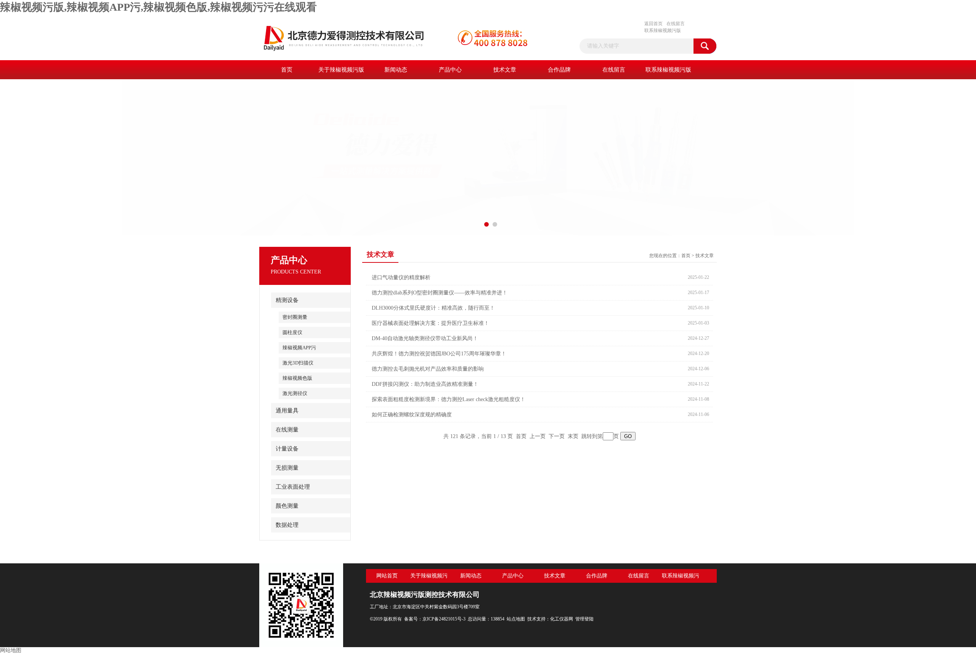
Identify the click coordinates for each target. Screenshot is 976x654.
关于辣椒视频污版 (341, 70)
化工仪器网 (561, 619)
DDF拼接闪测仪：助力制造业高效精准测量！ (425, 384)
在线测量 (287, 430)
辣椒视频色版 (297, 378)
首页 (286, 70)
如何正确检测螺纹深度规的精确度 (412, 414)
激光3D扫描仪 (298, 363)
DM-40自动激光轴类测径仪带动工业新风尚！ (425, 338)
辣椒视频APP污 (299, 347)
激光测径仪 (295, 393)
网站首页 (387, 576)
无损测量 (287, 468)
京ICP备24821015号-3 (444, 619)
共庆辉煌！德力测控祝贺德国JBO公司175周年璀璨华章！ (439, 354)
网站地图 (10, 650)
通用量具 (287, 411)
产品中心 (450, 70)
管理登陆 (584, 619)
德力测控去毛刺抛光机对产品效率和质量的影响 (428, 369)
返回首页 (653, 23)
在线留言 (675, 23)
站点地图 (516, 619)
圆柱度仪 (292, 332)
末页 (573, 436)
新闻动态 (395, 70)
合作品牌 (559, 70)
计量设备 (287, 449)
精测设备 (287, 300)
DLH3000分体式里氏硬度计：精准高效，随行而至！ (433, 308)
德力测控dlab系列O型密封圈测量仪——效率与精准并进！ (439, 293)
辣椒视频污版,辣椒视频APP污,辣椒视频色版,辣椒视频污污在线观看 (158, 7)
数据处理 (287, 525)
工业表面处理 (293, 487)
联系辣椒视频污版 (662, 30)
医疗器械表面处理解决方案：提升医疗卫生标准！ (430, 323)
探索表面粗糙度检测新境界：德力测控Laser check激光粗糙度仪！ (448, 399)
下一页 (557, 436)
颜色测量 (287, 506)
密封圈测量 (295, 317)
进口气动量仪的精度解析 (401, 277)
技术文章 (504, 70)
